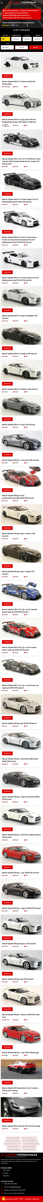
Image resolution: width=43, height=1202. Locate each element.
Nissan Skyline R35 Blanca (29, 1146)
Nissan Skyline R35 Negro (14, 1149)
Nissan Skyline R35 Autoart (29, 1138)
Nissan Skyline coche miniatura (16, 13)
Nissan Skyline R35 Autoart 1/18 (12, 1144)
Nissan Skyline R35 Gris (13, 1146)
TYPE (7, 44)
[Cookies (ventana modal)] (3, 1198)
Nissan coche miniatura (29, 11)
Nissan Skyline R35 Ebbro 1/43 (29, 1141)
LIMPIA (35, 47)
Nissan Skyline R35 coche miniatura (16, 15)
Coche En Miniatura (12, 11)
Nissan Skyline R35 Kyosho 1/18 (31, 1144)
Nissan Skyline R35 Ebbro (13, 1138)
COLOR (27, 35)
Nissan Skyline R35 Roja (29, 1149)
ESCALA (5, 35)
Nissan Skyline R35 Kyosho (13, 1141)
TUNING (37, 35)
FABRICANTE (16, 35)
